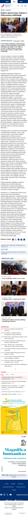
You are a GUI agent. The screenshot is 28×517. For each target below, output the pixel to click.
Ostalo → (13, 374)
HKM (7, 1)
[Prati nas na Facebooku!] (1, 495)
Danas (2, 374)
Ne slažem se (22, 513)
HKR (21, 1)
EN (22, 6)
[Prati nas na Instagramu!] (4, 495)
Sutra (7, 374)
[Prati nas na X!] (7, 495)
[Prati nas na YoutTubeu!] (11, 495)
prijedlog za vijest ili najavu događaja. (15, 475)
